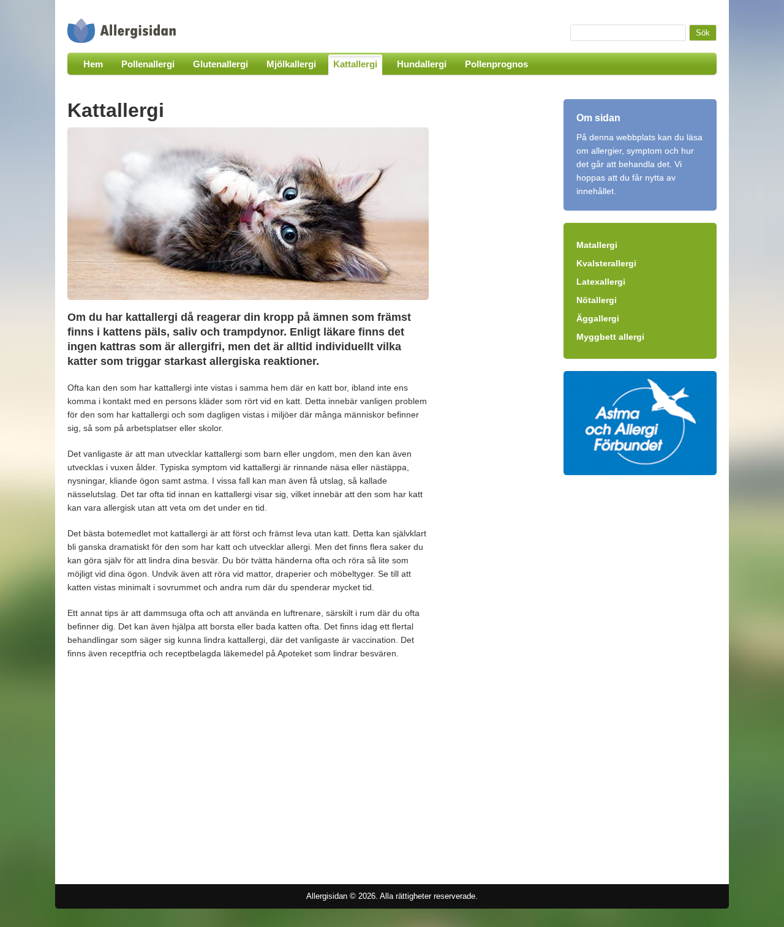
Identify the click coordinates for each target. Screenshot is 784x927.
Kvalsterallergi (606, 263)
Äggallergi (597, 318)
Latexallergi (600, 282)
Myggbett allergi (610, 337)
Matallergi (596, 245)
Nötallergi (596, 300)
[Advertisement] (170, 770)
